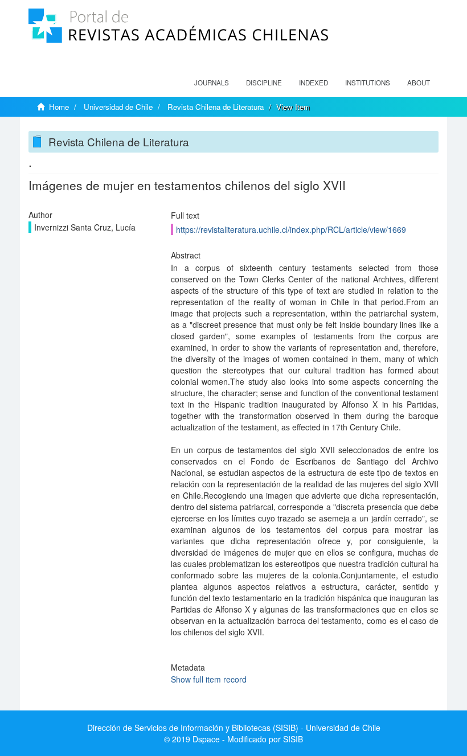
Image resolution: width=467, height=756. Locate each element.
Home (59, 106)
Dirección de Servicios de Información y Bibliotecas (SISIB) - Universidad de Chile (233, 727)
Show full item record (209, 679)
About (418, 82)
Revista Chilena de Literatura (215, 106)
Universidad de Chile (118, 106)
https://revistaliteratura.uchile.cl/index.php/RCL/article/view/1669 (291, 229)
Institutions (367, 82)
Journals (211, 82)
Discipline (264, 82)
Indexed (313, 82)
